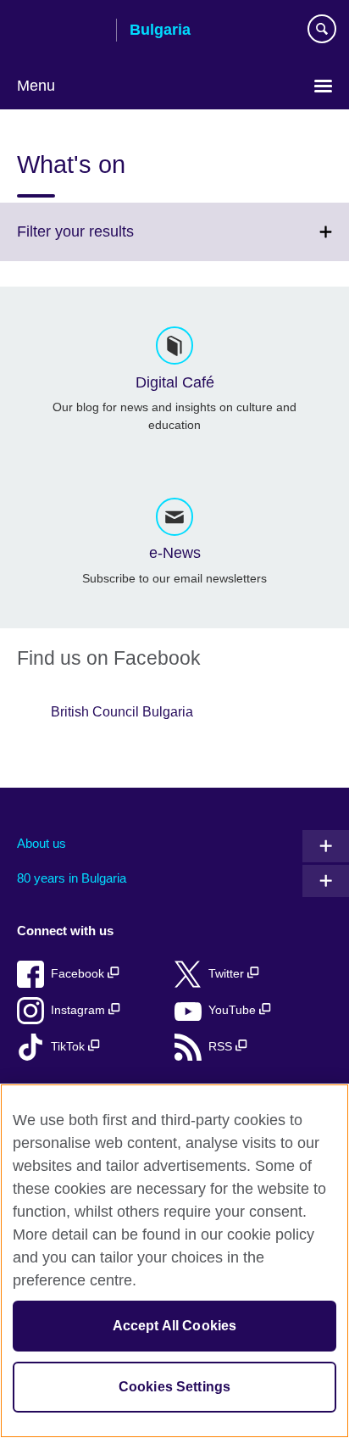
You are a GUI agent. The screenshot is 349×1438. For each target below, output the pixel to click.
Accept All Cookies (175, 1325)
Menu (36, 85)
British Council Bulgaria (122, 712)
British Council (60, 31)
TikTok (69, 1046)
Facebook (79, 973)
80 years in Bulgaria (71, 878)
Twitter (227, 973)
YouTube (233, 1010)
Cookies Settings (175, 1386)
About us (41, 843)
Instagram (79, 1010)
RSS (221, 1046)
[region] (174, 1261)
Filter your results (112, 241)
